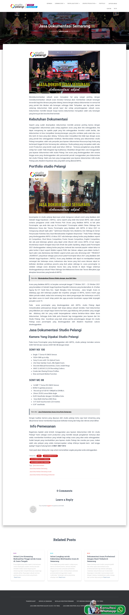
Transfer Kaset (31, 601)
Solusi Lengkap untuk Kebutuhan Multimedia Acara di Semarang (64, 558)
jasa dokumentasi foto (50, 455)
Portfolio (102, 3)
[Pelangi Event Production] (24, 6)
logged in (49, 505)
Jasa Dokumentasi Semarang (38, 468)
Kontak (109, 8)
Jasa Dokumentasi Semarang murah (40, 471)
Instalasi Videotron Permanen (64, 601)
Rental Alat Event (73, 3)
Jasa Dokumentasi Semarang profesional (42, 475)
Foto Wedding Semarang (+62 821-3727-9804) (90, 601)
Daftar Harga (112, 3)
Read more (17, 577)
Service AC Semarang (45, 601)
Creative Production (88, 3)
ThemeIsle (115, 610)
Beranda (49, 3)
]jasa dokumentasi (38, 465)
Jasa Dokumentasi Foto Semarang (40, 459)
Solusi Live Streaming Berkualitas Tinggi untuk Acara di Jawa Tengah (27, 558)
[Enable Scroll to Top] (125, 611)
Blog (115, 8)
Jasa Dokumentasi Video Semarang (40, 462)
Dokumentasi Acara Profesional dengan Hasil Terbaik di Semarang (101, 558)
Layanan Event (59, 3)
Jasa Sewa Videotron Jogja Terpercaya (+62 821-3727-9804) (81, 606)
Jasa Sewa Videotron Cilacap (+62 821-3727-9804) (45, 606)
